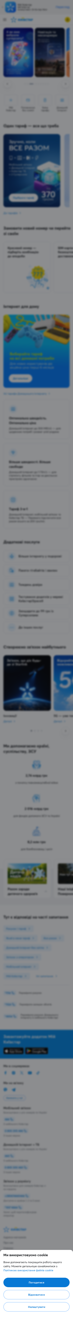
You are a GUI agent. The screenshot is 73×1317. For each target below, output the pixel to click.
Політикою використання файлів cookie (28, 1270)
